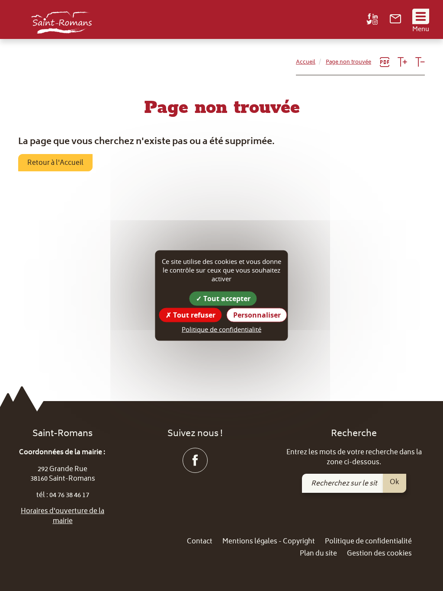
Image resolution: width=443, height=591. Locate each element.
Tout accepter (226, 298)
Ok (394, 482)
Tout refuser (193, 315)
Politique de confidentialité (368, 542)
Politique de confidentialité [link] (221, 329)
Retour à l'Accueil (55, 163)
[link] (395, 22)
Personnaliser (257, 315)
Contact (199, 542)
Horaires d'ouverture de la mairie (62, 516)
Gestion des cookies (379, 554)
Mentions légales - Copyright (268, 542)
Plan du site (318, 554)
